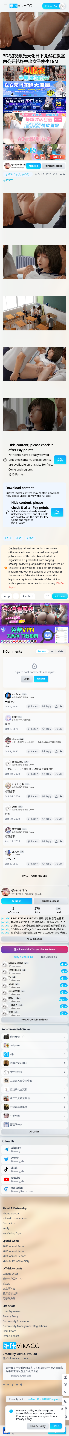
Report (34, 706)
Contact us (9, 1223)
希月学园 (42, 1399)
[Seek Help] (65, 1416)
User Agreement (12, 1311)
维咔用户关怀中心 (13, 1278)
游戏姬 (6, 1283)
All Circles (34, 1131)
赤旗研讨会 (9, 1288)
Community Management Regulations (25, 1326)
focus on (33, 165)
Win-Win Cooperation (15, 1218)
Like (60, 706)
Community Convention (16, 1321)
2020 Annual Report (14, 1256)
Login (27, 678)
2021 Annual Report (14, 1251)
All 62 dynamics (34, 938)
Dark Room (9, 1331)
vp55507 (8, 180)
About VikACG (11, 1213)
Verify (6, 1228)
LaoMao (31, 1399)
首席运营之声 (10, 1293)
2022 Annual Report (14, 1246)
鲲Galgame (53, 1399)
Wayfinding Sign (12, 1233)
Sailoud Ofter (10, 1273)
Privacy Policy (10, 1316)
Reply (48, 706)
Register (41, 678)
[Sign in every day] (65, 1377)
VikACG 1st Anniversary (16, 1261)
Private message (53, 165)
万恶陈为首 (9, 1298)
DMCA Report (11, 1336)
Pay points (60, 459)
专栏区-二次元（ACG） (18, 174)
